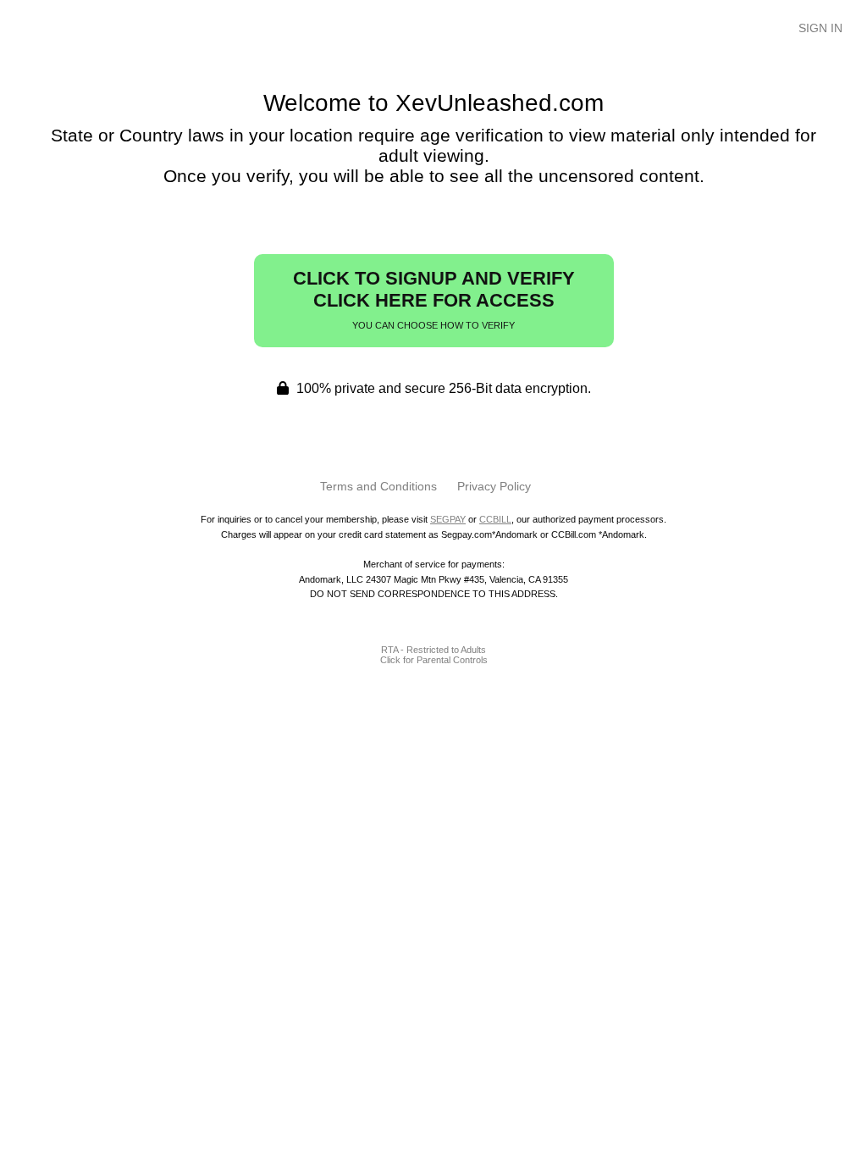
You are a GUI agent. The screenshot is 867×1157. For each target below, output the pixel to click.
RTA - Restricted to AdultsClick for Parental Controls (434, 655)
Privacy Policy (494, 486)
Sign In (820, 28)
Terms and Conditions (378, 486)
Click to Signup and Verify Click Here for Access (434, 299)
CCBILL (495, 519)
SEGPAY (448, 519)
